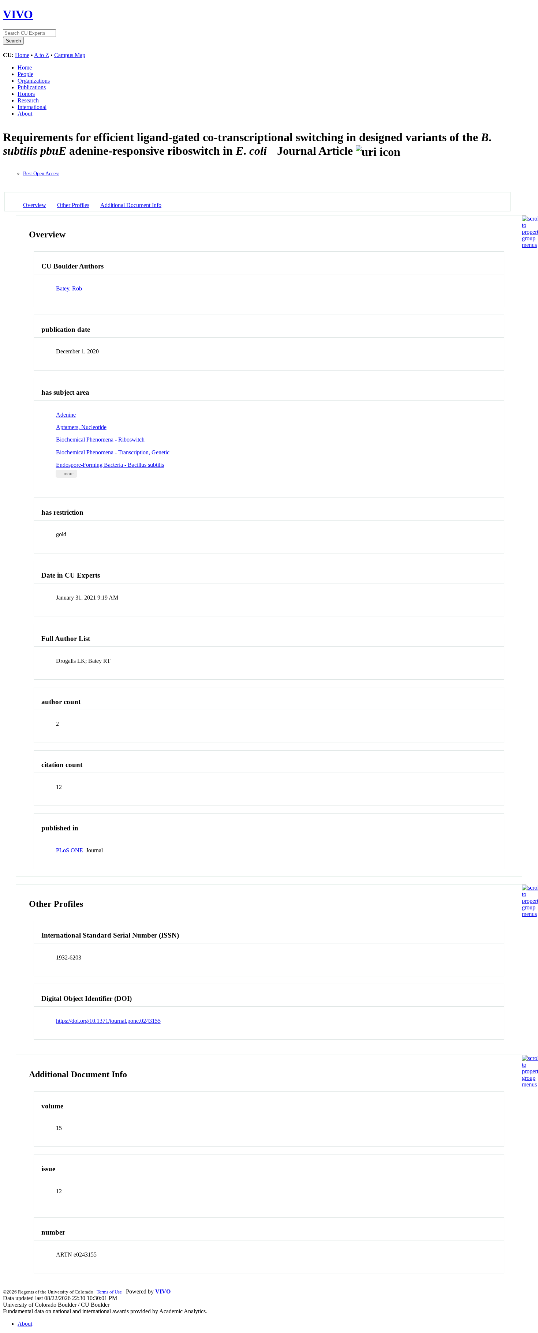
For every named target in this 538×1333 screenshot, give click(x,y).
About (25, 113)
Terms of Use (109, 1292)
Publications (32, 87)
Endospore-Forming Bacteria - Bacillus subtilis (110, 465)
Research (28, 100)
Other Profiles (73, 205)
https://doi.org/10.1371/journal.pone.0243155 (108, 1021)
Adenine (66, 415)
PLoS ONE (69, 850)
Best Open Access (41, 173)
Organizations (34, 81)
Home (22, 55)
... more (66, 473)
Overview (34, 205)
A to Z (41, 55)
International (32, 107)
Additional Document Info (130, 205)
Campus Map (69, 55)
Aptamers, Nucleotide (81, 427)
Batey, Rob (69, 288)
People (25, 74)
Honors (26, 94)
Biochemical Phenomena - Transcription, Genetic (112, 452)
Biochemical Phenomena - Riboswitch (100, 439)
